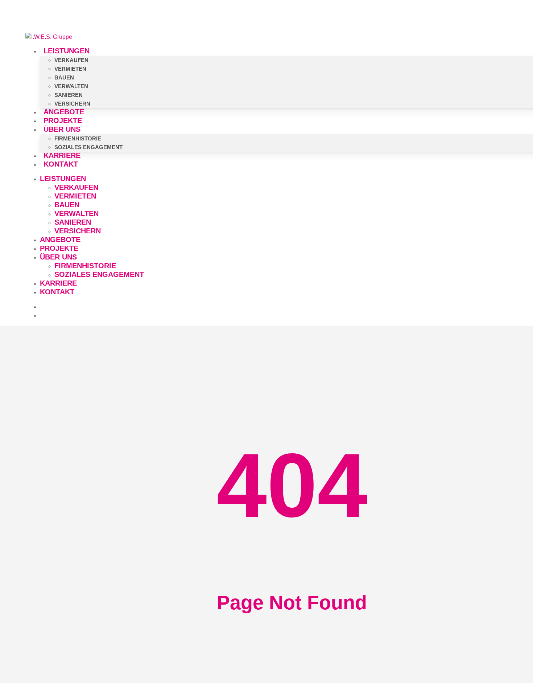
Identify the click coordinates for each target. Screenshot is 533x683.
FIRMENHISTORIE (85, 266)
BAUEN (66, 205)
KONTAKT (57, 292)
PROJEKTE (59, 248)
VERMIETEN (75, 196)
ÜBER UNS (58, 257)
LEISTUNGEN (63, 179)
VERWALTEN (76, 213)
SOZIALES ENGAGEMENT (99, 274)
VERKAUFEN (76, 187)
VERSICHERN (77, 231)
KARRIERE (58, 283)
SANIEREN (72, 222)
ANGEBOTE (60, 240)
